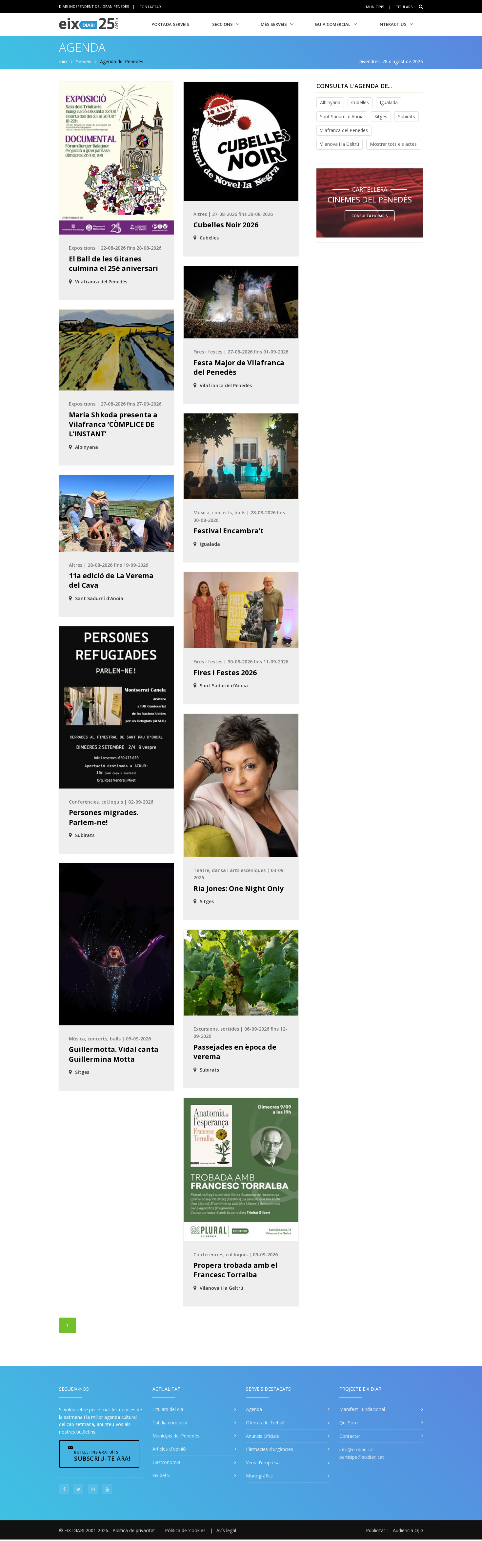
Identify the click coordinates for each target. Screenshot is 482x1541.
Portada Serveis (170, 24)
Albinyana (330, 102)
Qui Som (348, 1422)
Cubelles (360, 102)
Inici (63, 61)
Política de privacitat (133, 1530)
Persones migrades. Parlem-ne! (103, 817)
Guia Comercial (333, 24)
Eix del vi (161, 1475)
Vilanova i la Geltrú (339, 144)
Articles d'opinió (169, 1449)
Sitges (380, 116)
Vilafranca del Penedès (344, 130)
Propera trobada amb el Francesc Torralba (235, 1270)
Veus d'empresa (263, 1462)
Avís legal (226, 1530)
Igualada (389, 102)
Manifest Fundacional (362, 1409)
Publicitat (375, 1530)
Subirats (406, 116)
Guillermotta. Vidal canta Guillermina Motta (113, 1054)
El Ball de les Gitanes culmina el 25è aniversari (113, 263)
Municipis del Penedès (175, 1436)
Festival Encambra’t (228, 530)
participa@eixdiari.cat (361, 1457)
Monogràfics (259, 1476)
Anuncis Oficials (262, 1436)
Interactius (392, 24)
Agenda (254, 1409)
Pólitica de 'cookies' (186, 1530)
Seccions (222, 24)
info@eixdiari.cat (356, 1449)
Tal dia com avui (169, 1422)
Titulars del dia (167, 1409)
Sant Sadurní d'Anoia (342, 116)
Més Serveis (274, 24)
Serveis (83, 61)
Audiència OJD (408, 1530)
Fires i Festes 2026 (225, 672)
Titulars (404, 6)
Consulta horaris (369, 215)
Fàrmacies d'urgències (269, 1449)
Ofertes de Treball (265, 1422)
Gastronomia (166, 1462)
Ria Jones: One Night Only (238, 888)
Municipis (375, 6)
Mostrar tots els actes (393, 144)
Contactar (150, 6)
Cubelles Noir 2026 (225, 224)
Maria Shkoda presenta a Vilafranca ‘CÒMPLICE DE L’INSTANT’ (113, 424)
